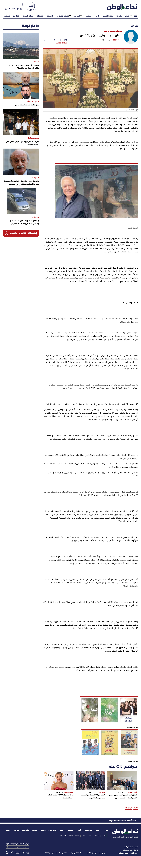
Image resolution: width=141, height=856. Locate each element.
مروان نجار (128, 808)
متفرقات (77, 836)
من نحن (104, 853)
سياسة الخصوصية (77, 853)
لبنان (127, 16)
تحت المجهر (107, 16)
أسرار (84, 836)
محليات (90, 836)
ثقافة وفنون (63, 16)
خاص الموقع (63, 836)
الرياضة (50, 16)
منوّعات (39, 16)
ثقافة (134, 26)
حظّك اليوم (28, 16)
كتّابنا (119, 16)
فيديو (7, 16)
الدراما (135, 808)
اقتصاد (89, 16)
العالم (77, 16)
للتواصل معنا (63, 853)
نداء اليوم (97, 836)
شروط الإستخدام (92, 853)
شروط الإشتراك (50, 853)
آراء (97, 16)
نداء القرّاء (70, 836)
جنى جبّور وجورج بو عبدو (113, 31)
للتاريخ (16, 16)
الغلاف (103, 836)
